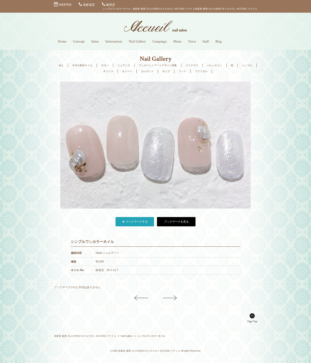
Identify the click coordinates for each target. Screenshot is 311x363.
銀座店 (110, 4)
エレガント (147, 71)
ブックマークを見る (176, 221)
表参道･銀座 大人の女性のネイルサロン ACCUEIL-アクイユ (85, 336)
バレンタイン (214, 65)
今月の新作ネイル (82, 65)
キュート (127, 71)
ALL (61, 65)
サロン (105, 65)
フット (182, 71)
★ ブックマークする (135, 221)
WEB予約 (65, 4)
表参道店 (89, 4)
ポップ (166, 71)
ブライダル (201, 71)
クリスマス (192, 65)
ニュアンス (123, 65)
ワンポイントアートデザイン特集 (158, 65)
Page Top (252, 321)
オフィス (108, 71)
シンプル (247, 65)
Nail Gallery (127, 336)
